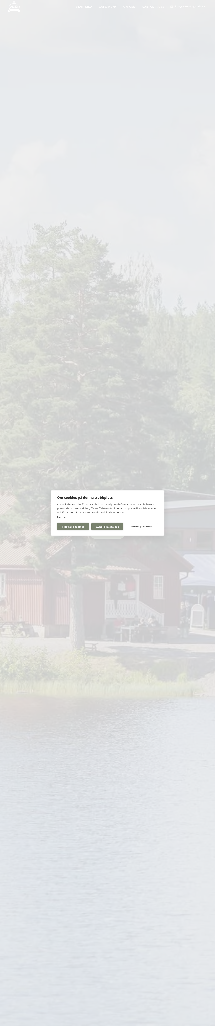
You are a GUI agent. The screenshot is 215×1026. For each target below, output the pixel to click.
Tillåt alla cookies (73, 526)
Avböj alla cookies (107, 526)
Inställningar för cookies (141, 526)
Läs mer (62, 517)
